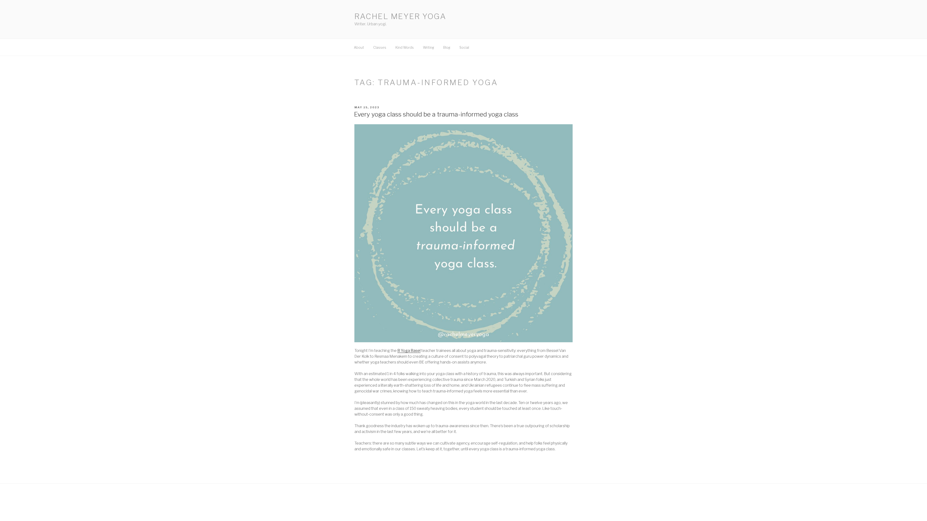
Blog (446, 47)
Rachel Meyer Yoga (400, 16)
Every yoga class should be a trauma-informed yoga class (436, 114)
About (359, 47)
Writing (428, 47)
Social (464, 47)
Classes (379, 47)
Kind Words (404, 47)
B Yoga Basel (409, 350)
